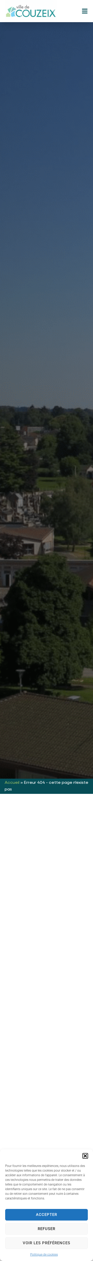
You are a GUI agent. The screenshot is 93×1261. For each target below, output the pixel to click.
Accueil (12, 783)
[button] (85, 1155)
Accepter (46, 1214)
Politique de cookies (44, 1254)
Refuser (46, 1228)
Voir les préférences (46, 1243)
